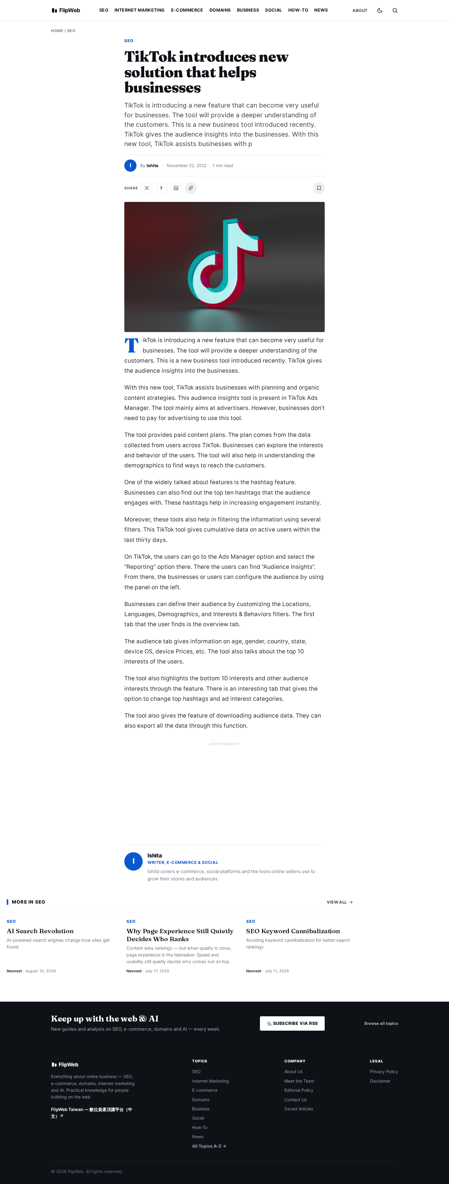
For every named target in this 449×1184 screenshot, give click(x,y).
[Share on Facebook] (161, 188)
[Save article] (319, 188)
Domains (220, 10)
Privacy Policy (384, 1071)
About (360, 10)
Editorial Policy (298, 1090)
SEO (103, 10)
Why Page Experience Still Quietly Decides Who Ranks (180, 935)
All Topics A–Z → (209, 1146)
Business (248, 10)
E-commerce (187, 10)
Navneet (14, 971)
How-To (298, 10)
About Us (293, 1071)
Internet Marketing (140, 10)
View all (337, 902)
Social (273, 10)
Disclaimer (380, 1081)
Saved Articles (298, 1108)
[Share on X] (147, 188)
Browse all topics (381, 1023)
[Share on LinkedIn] (176, 188)
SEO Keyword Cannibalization (293, 931)
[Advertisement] (224, 791)
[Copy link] (191, 188)
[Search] (395, 10)
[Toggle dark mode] (380, 10)
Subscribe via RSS (295, 1023)
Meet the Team (299, 1081)
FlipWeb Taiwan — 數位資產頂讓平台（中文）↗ (91, 1113)
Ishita (152, 165)
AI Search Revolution (40, 931)
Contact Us (295, 1099)
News (321, 10)
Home (57, 30)
